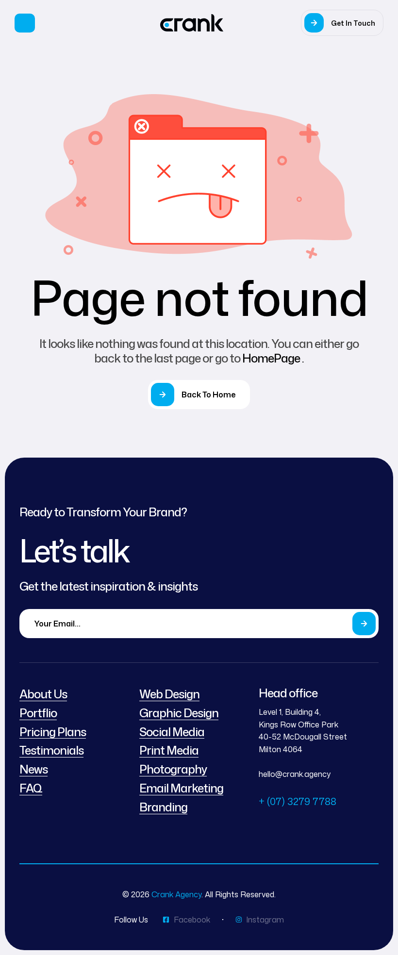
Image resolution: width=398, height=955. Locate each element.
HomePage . (273, 358)
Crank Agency (176, 894)
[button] (342, 23)
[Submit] (364, 623)
